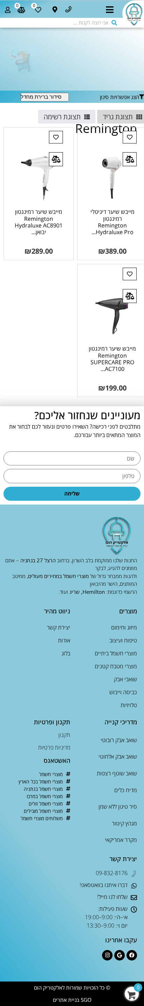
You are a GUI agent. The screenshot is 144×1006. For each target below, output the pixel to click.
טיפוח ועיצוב (123, 640)
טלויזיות (129, 705)
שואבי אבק (125, 679)
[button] (110, 12)
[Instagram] (107, 955)
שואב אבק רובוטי (119, 740)
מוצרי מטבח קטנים (116, 666)
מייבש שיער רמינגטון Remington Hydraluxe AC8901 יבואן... (39, 222)
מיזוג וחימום (124, 627)
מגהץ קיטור (124, 823)
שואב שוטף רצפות (117, 773)
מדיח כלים (125, 790)
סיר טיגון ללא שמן (118, 806)
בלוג (66, 653)
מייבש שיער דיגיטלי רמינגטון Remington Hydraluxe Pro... (113, 222)
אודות (64, 640)
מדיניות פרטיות (54, 747)
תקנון (64, 735)
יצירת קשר (58, 627)
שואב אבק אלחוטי (118, 756)
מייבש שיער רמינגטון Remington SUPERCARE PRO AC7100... (112, 359)
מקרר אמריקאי (121, 840)
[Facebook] (132, 955)
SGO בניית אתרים (72, 999)
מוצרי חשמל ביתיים (116, 653)
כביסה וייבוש (123, 692)
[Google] (119, 955)
